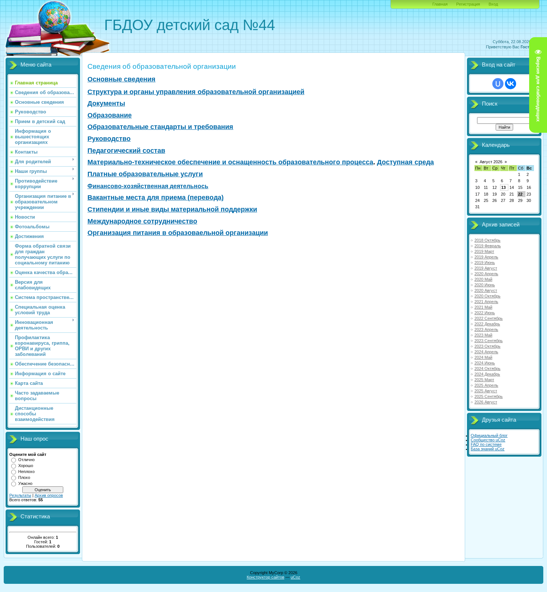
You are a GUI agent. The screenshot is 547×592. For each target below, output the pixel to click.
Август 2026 (491, 162)
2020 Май (483, 279)
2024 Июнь (484, 363)
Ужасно (25, 483)
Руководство (109, 138)
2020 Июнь (484, 285)
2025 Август (485, 391)
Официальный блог (489, 435)
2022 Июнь (484, 313)
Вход (493, 4)
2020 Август (485, 290)
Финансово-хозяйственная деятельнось (147, 186)
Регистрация (468, 4)
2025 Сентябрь (488, 396)
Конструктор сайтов (265, 577)
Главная (440, 4)
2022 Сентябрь (488, 318)
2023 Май (483, 335)
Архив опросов (49, 495)
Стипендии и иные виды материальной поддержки (172, 209)
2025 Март (484, 379)
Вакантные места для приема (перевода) (155, 197)
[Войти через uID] (497, 83)
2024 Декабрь (487, 374)
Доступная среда (405, 162)
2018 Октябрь (487, 240)
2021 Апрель (486, 301)
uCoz (295, 577)
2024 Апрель (486, 352)
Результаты (20, 495)
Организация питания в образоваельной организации (177, 233)
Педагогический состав (126, 150)
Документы (106, 103)
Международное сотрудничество (142, 221)
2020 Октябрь (487, 296)
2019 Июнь (484, 262)
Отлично (26, 459)
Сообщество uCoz (488, 440)
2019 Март (484, 251)
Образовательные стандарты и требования (160, 127)
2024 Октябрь (487, 368)
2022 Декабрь (487, 324)
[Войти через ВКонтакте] (510, 83)
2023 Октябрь (487, 346)
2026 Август (485, 402)
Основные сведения (121, 79)
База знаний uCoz (488, 449)
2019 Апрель (486, 257)
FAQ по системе (486, 444)
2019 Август (485, 268)
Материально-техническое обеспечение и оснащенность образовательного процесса (230, 162)
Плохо (24, 477)
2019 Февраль (487, 246)
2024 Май (483, 357)
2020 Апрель (486, 273)
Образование (109, 115)
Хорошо (25, 465)
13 (503, 187)
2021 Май (483, 307)
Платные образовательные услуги (145, 174)
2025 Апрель (486, 385)
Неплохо (26, 471)
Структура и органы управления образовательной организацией (195, 92)
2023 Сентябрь (488, 340)
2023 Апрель (486, 329)
